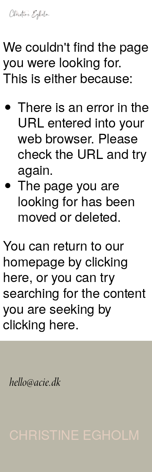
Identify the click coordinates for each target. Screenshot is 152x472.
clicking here (39, 323)
